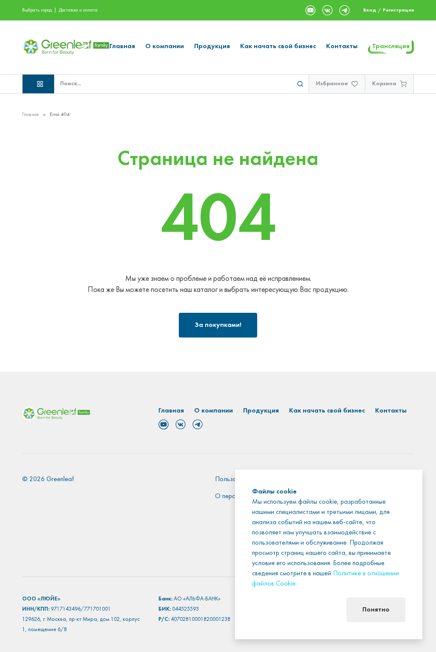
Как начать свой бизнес (278, 46)
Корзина (384, 84)
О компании (164, 46)
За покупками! (218, 325)
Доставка (68, 10)
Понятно (376, 609)
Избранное (332, 84)
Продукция (212, 46)
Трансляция (391, 46)
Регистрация (398, 10)
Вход (369, 10)
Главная (122, 46)
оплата (90, 10)
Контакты (342, 46)
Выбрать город (37, 10)
